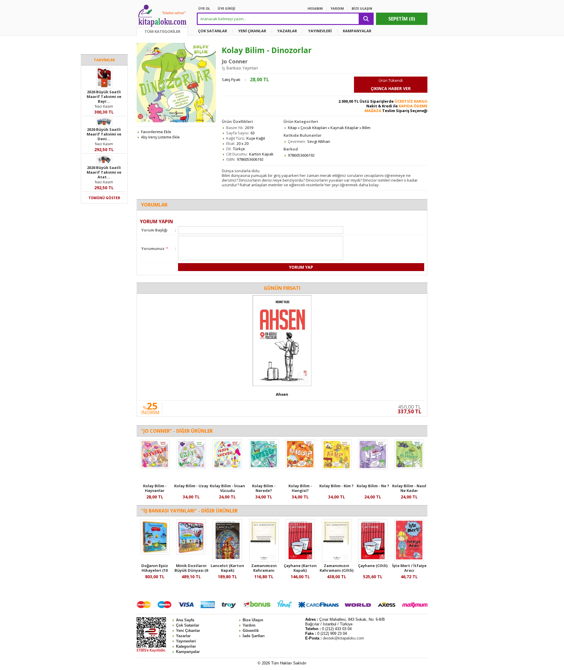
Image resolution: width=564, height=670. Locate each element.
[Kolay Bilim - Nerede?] (263, 467)
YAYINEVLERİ (320, 30)
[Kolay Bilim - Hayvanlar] (154, 467)
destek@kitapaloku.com (343, 638)
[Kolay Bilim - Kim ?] (336, 468)
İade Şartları (254, 636)
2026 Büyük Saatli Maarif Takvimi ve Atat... (104, 172)
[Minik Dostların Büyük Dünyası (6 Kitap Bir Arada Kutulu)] (191, 553)
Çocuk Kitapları (314, 127)
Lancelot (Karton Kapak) (227, 568)
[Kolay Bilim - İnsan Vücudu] (227, 467)
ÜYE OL (204, 8)
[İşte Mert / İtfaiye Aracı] (409, 559)
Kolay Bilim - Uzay (191, 485)
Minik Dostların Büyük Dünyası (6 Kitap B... (191, 570)
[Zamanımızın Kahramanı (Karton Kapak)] (263, 560)
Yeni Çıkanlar (188, 630)
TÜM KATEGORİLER (162, 31)
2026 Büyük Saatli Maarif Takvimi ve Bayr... (104, 96)
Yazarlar (183, 636)
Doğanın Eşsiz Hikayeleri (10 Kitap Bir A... (154, 570)
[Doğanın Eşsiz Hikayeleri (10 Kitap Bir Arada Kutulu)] (154, 553)
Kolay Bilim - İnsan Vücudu (227, 488)
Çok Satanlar (187, 625)
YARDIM (337, 8)
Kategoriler (186, 646)
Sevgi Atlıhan (318, 141)
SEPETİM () (401, 19)
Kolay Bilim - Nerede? (264, 488)
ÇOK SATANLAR (212, 30)
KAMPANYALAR (357, 30)
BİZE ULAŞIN (362, 8)
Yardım (249, 625)
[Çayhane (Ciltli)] (372, 560)
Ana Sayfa (185, 620)
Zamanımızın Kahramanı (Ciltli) (336, 568)
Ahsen (282, 394)
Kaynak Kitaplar (344, 127)
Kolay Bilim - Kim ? (336, 485)
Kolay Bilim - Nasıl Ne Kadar (409, 488)
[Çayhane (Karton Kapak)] (300, 560)
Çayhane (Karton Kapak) (300, 568)
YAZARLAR (287, 30)
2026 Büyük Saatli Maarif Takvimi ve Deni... (104, 134)
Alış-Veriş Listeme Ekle (160, 137)
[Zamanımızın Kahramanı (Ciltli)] (336, 560)
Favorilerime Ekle (156, 131)
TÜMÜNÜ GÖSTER (104, 197)
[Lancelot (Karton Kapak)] (227, 560)
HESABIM (315, 8)
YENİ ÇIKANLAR (252, 30)
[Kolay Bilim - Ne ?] (372, 468)
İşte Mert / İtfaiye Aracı (409, 568)
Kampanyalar (188, 651)
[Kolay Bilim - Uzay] (191, 467)
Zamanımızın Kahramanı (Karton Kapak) (263, 570)
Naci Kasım (104, 106)
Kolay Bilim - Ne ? (373, 485)
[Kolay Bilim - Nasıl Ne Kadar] (409, 467)
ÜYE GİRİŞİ (226, 8)
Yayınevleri (186, 641)
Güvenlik (251, 630)
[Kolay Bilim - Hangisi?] (300, 467)
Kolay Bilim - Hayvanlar (155, 488)
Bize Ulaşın (253, 620)
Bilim (366, 127)
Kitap (292, 127)
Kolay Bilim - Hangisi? (300, 488)
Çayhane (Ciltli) (372, 565)
